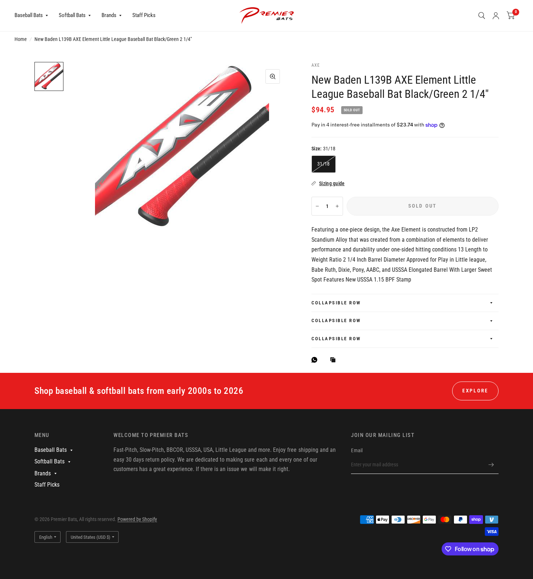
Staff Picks (144, 15)
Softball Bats (72, 15)
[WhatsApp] (316, 360)
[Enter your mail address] (491, 464)
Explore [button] (475, 390)
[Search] (482, 15)
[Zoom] (272, 76)
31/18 (323, 164)
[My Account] (496, 15)
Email (357, 450)
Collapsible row (336, 302)
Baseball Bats (29, 15)
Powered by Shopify (137, 519)
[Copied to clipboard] (334, 360)
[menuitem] (34, 15)
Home (21, 39)
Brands (109, 15)
